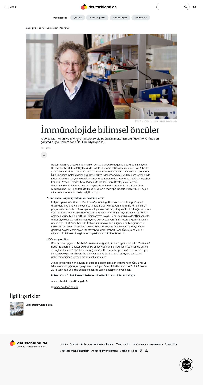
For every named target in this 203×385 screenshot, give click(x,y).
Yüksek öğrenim (97, 17)
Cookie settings (128, 350)
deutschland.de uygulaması (148, 344)
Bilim (41, 28)
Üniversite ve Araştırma (58, 28)
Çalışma (78, 17)
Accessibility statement (104, 350)
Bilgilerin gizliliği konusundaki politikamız (92, 344)
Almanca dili (141, 17)
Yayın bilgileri (123, 344)
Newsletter (171, 344)
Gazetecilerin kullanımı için (74, 350)
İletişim (64, 344)
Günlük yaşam (120, 17)
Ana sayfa (31, 28)
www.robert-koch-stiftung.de (68, 281)
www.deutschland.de (66, 287)
